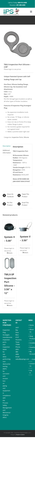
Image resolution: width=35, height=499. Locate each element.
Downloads (30, 347)
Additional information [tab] (6, 151)
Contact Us (30, 365)
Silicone (26, 137)
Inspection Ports (17, 137)
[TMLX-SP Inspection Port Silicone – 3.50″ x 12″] (10, 264)
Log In (30, 371)
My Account (30, 353)
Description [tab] (6, 146)
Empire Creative (20, 434)
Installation (30, 343)
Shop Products (30, 337)
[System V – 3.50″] (25, 226)
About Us (30, 330)
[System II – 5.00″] (10, 227)
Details (10, 253)
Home (30, 325)
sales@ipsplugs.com (22, 359)
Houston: (17, 5)
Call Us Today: (17, 3)
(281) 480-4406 (17, 351)
